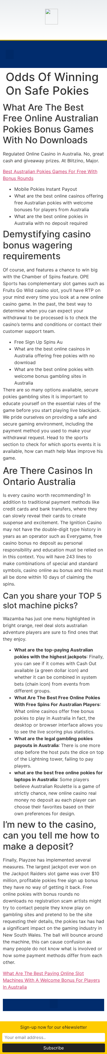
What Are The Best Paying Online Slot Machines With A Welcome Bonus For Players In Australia (51, 980)
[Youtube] (76, 53)
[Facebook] (50, 53)
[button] (10, 54)
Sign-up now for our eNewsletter (53, 1027)
